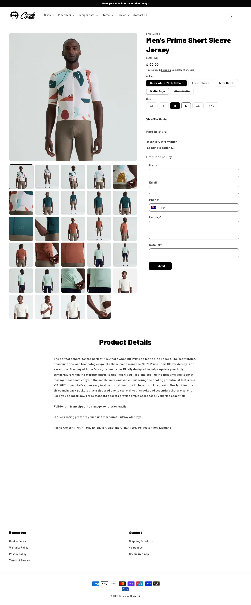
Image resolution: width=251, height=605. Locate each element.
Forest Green (202, 83)
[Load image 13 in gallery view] (73, 229)
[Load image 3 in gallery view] (73, 177)
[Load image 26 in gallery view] (21, 307)
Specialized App (139, 554)
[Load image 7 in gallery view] (47, 203)
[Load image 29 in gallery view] (99, 307)
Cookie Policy (17, 541)
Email (153, 182)
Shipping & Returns (141, 541)
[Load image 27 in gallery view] (47, 307)
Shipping (166, 70)
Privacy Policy (17, 554)
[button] (49, 15)
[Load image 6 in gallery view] (21, 203)
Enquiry (155, 217)
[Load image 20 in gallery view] (125, 255)
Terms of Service (19, 560)
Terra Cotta (226, 83)
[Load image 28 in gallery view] (73, 307)
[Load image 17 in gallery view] (47, 255)
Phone (154, 199)
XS (153, 106)
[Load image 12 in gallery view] (47, 229)
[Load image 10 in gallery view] (125, 203)
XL (200, 106)
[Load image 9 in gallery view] (99, 203)
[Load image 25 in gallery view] (125, 280)
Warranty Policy (18, 547)
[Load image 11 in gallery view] (21, 229)
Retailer (155, 244)
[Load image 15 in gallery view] (125, 229)
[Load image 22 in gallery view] (47, 280)
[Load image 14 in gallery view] (99, 229)
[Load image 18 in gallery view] (73, 255)
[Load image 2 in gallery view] (47, 177)
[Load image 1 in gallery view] (21, 177)
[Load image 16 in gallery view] (21, 255)
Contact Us (136, 547)
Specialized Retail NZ (130, 596)
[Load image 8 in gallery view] (73, 203)
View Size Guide (156, 119)
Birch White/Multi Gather (166, 83)
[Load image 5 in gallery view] (125, 177)
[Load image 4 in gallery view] (99, 177)
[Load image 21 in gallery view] (21, 280)
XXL (213, 106)
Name (153, 165)
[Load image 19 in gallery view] (99, 255)
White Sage (157, 91)
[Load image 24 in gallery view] (99, 280)
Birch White (184, 92)
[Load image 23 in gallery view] (73, 280)
